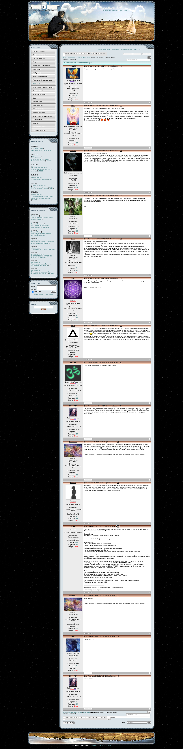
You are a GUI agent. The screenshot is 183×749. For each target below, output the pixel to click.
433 (118, 595)
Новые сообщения (104, 49)
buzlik (73, 326)
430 (118, 442)
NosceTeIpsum (36, 232)
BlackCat (73, 151)
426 (121, 278)
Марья (73, 105)
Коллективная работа (75, 57)
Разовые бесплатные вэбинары (101, 57)
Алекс (73, 278)
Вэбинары (86, 57)
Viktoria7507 (73, 66)
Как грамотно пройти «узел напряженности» (40, 226)
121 (101, 53)
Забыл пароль (38, 294)
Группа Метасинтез (37, 224)
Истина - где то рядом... (40, 167)
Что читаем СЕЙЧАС (38, 150)
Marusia (73, 483)
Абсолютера (35, 240)
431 (118, 483)
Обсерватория (37, 157)
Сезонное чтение (37, 148)
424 (121, 195)
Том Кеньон (35, 216)
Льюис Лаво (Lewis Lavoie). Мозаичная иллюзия (40, 160)
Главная (105, 10)
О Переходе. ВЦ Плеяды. (39, 249)
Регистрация (113, 10)
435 (118, 676)
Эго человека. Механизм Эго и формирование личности (41, 272)
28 (89, 53)
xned (73, 526)
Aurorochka (73, 442)
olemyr (73, 636)
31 (96, 53)
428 (121, 362)
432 (118, 526)
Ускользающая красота (39, 179)
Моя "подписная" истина (39, 188)
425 (121, 239)
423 (121, 151)
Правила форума (126, 49)
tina (73, 195)
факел (73, 239)
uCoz (109, 745)
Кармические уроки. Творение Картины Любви (41, 264)
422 (121, 105)
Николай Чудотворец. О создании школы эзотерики (42, 242)
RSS (125, 10)
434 (118, 636)
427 (121, 326)
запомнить (37, 292)
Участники (115, 49)
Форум (65, 57)
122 (104, 53)
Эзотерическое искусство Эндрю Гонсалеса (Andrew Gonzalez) (42, 197)
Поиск (135, 49)
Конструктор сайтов (98, 745)
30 (93, 53)
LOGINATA (73, 406)
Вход (120, 10)
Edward (73, 362)
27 (86, 53)
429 (121, 406)
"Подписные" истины (39, 186)
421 (121, 66)
